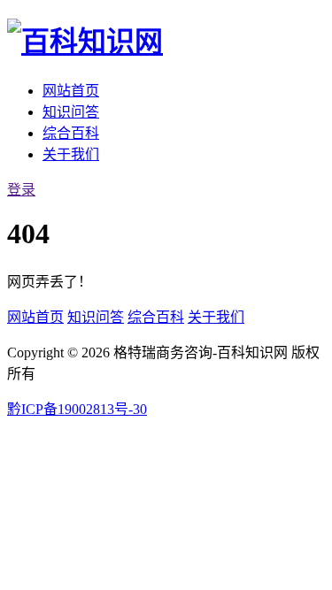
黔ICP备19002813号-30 (77, 409)
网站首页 (70, 90)
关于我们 (70, 154)
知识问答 (70, 111)
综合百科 (70, 133)
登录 (21, 189)
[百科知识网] (85, 41)
